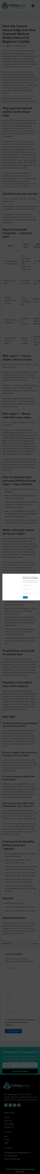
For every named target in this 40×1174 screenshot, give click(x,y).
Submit (25, 597)
